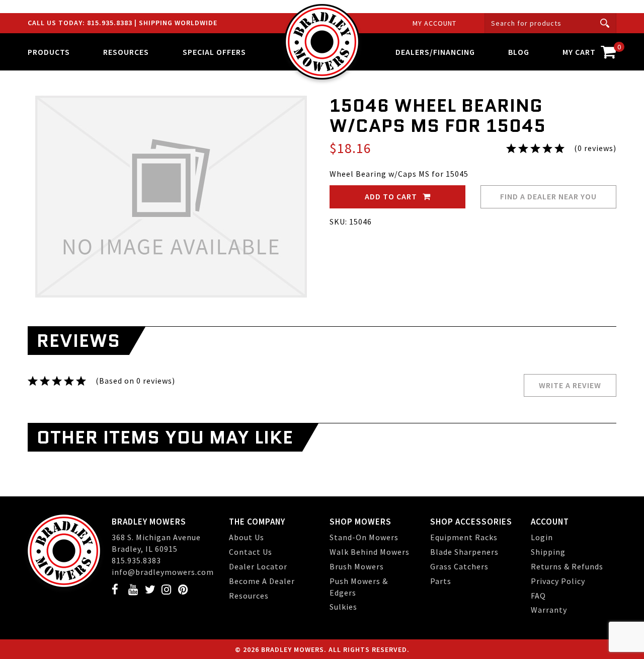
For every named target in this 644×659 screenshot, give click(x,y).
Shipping (548, 552)
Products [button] (49, 52)
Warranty (549, 610)
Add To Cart (392, 196)
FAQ (538, 596)
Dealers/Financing (435, 52)
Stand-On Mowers (364, 537)
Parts (440, 581)
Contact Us (250, 552)
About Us (246, 537)
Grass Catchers (459, 566)
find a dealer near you (548, 196)
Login (542, 537)
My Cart (589, 49)
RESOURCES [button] (126, 52)
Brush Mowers (357, 566)
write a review (570, 385)
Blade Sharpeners (464, 552)
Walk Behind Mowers (370, 552)
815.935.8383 (110, 22)
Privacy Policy (558, 581)
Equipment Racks (464, 537)
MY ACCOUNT (434, 23)
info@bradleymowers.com (163, 572)
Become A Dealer (262, 581)
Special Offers (214, 52)
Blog (518, 52)
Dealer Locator (258, 566)
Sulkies (343, 607)
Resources (249, 596)
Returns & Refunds (567, 566)
